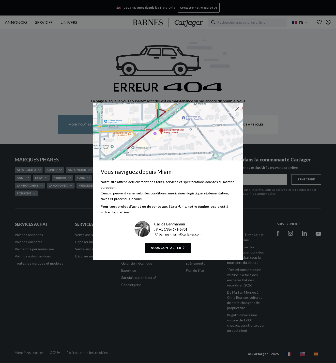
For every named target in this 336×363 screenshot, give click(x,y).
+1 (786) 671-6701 (173, 229)
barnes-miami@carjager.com (180, 234)
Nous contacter (166, 248)
